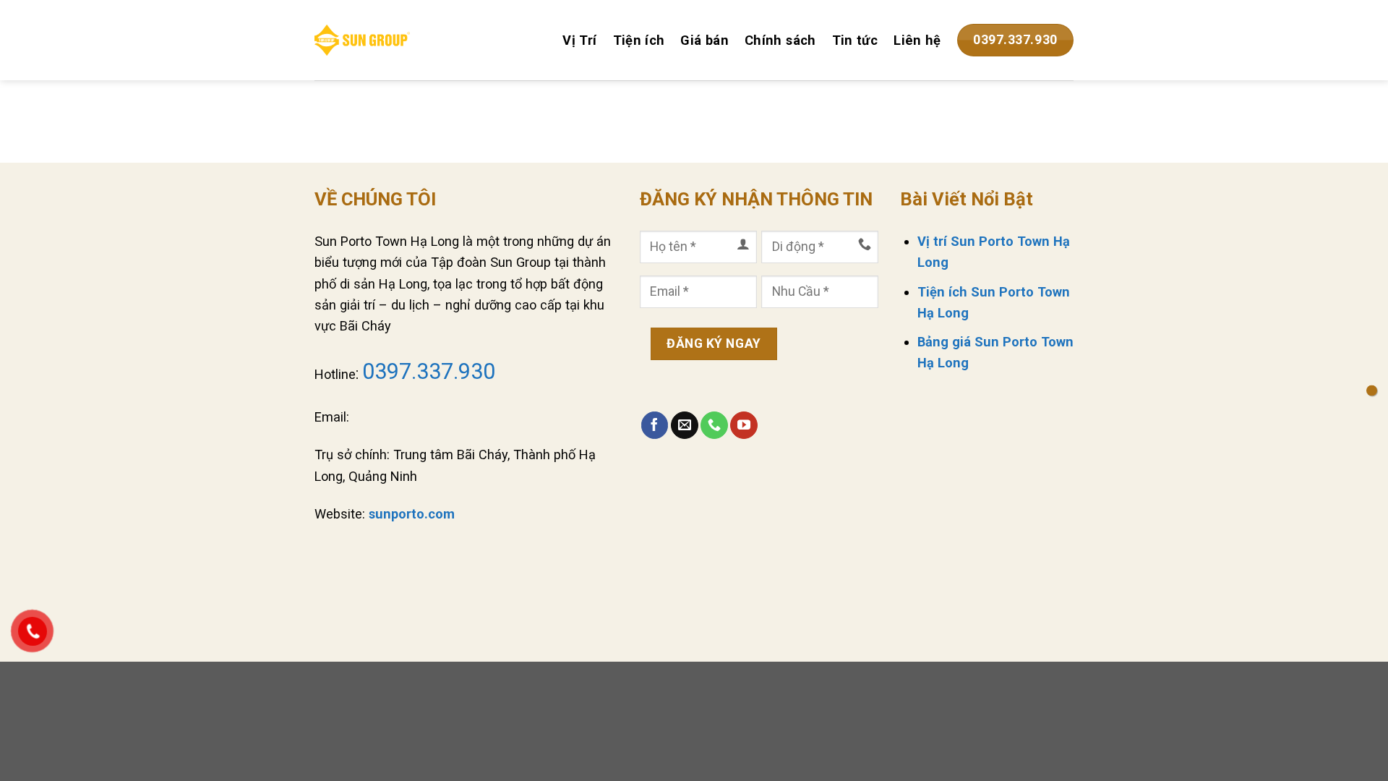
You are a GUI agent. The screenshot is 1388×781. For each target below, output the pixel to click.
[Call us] (714, 425)
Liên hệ (917, 40)
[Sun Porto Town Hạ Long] (362, 40)
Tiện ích (639, 40)
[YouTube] (744, 425)
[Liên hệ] (1371, 390)
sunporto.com (412, 513)
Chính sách (780, 40)
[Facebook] (655, 425)
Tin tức (855, 40)
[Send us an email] (684, 425)
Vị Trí (579, 40)
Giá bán (704, 40)
